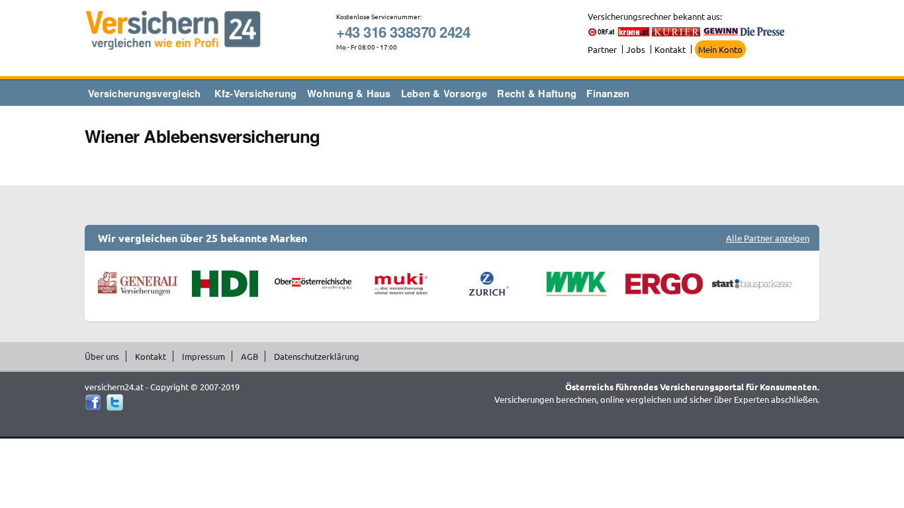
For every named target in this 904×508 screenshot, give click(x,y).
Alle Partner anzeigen (767, 237)
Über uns (102, 356)
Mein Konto (720, 49)
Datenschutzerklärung (316, 356)
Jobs (635, 49)
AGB (249, 356)
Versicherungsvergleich (144, 93)
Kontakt (670, 49)
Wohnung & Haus (349, 93)
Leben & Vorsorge (444, 93)
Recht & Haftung (536, 93)
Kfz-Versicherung (255, 93)
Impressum (203, 356)
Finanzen (607, 93)
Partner (602, 49)
